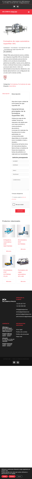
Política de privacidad (22, 334)
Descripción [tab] (5, 93)
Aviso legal (19, 329)
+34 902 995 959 (21, 306)
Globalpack (6, 47)
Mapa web (19, 336)
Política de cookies (21, 332)
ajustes (13, 473)
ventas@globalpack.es (22, 312)
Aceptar (4, 476)
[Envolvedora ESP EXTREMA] (23, 231)
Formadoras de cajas (24, 47)
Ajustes (19, 476)
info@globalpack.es (24, 2)
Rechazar (12, 476)
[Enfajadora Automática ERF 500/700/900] (8, 231)
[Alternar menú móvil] (29, 12)
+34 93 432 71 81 (20, 303)
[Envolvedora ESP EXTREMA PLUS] (8, 261)
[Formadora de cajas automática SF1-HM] (23, 261)
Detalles (9, 251)
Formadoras (14, 47)
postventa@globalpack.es (23, 314)
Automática (12, 86)
